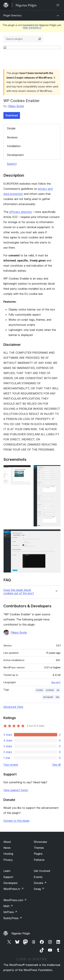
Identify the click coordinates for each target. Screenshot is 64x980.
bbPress (10, 912)
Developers (10, 883)
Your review (10, 764)
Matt (8, 906)
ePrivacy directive (20, 212)
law (57, 697)
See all (56, 764)
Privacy (8, 859)
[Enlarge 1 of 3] (26, 469)
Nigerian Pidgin (20, 933)
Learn (6, 871)
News (7, 847)
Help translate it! (32, 27)
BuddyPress (12, 918)
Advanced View (13, 706)
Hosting (8, 853)
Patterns (39, 859)
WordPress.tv (13, 889)
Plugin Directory (12, 15)
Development (15, 155)
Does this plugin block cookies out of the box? (18, 591)
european (48, 697)
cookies (50, 690)
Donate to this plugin (16, 820)
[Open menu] (58, 5)
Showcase (40, 841)
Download (12, 115)
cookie (39, 690)
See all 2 (56, 682)
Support (12, 163)
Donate (40, 883)
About (7, 841)
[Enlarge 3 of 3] (56, 534)
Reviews (12, 137)
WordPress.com (15, 900)
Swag (39, 889)
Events (38, 877)
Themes (39, 847)
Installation (14, 146)
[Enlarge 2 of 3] (56, 469)
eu (58, 690)
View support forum (15, 790)
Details (11, 128)
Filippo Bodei (16, 106)
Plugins (38, 853)
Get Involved (42, 871)
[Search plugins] (39, 39)
